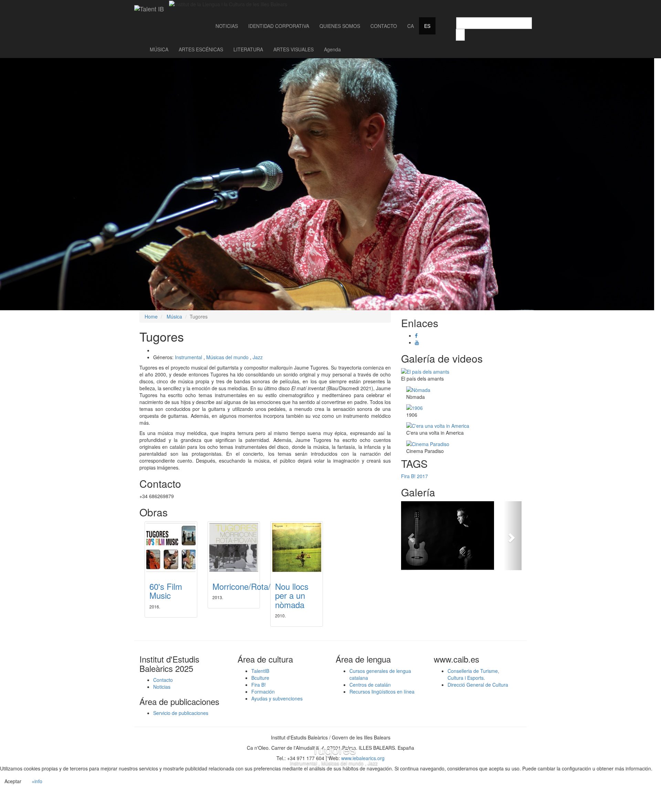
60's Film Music (165, 590)
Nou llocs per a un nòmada (291, 595)
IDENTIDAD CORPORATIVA (278, 25)
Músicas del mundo (227, 357)
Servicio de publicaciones (180, 712)
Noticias (161, 686)
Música (174, 316)
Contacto (163, 679)
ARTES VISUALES (293, 49)
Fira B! (258, 684)
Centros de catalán (370, 684)
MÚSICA (159, 49)
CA (410, 25)
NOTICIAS (227, 25)
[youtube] (417, 342)
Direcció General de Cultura (478, 684)
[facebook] (416, 335)
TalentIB (260, 670)
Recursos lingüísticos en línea (382, 691)
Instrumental (188, 357)
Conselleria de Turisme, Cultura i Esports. (473, 674)
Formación (263, 691)
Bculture (260, 677)
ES (427, 25)
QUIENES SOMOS (339, 25)
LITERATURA (248, 49)
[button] (410, 535)
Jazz (258, 357)
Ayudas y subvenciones (277, 698)
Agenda (332, 49)
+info (37, 781)
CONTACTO (383, 25)
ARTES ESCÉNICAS (201, 49)
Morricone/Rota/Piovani (254, 586)
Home (151, 316)
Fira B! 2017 (414, 476)
